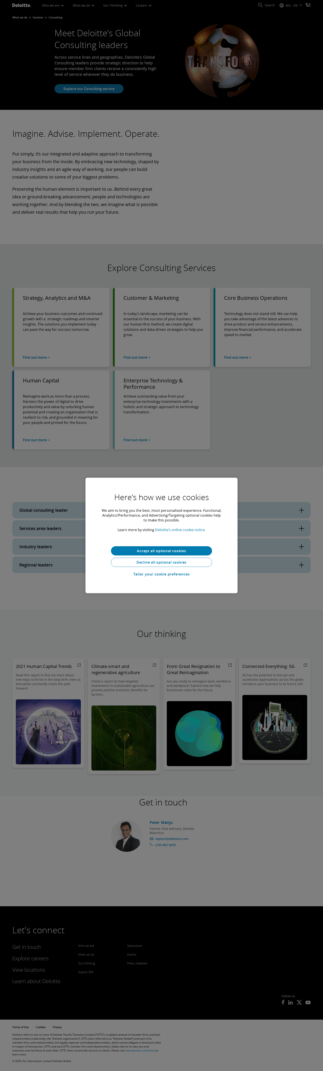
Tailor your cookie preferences (161, 574)
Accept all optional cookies (161, 550)
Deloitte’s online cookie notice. (180, 529)
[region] (161, 535)
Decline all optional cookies (161, 562)
